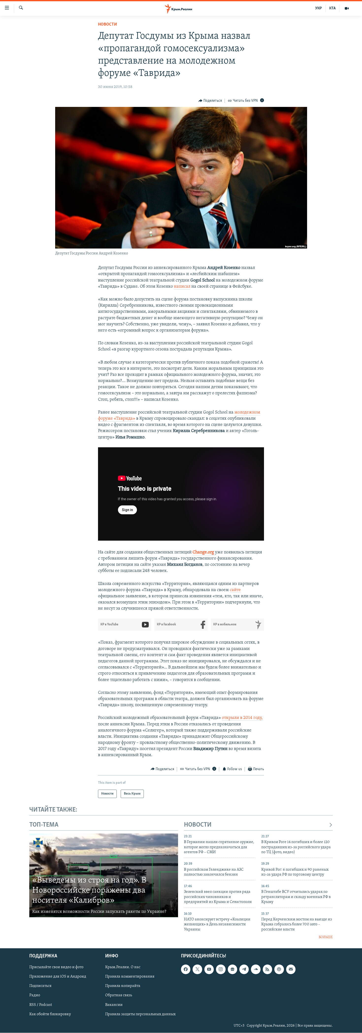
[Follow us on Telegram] (244, 969)
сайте (235, 590)
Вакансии (114, 1005)
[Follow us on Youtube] (209, 969)
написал (182, 286)
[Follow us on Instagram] (220, 969)
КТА (332, 8)
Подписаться (40, 986)
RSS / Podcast (40, 1005)
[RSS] (267, 969)
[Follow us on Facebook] (185, 969)
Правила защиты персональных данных (140, 1014)
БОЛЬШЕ (326, 937)
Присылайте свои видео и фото (56, 967)
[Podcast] (279, 969)
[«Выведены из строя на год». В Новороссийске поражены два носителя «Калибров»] (103, 875)
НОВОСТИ (198, 825)
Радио (34, 996)
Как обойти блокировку (50, 1014)
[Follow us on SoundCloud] (255, 969)
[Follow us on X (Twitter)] (197, 969)
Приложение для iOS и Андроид (57, 977)
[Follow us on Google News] (232, 969)
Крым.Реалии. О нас (122, 967)
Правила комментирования (129, 977)
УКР (318, 8)
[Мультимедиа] (346, 8)
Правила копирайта (122, 986)
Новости (107, 24)
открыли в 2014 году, (242, 718)
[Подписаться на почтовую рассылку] (291, 969)
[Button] (210, 101)
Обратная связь (118, 996)
